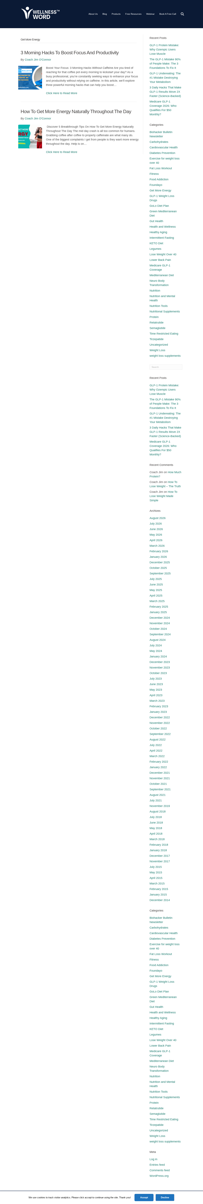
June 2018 (156, 822)
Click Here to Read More (61, 93)
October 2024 (158, 628)
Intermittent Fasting (162, 237)
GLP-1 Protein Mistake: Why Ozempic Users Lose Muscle (164, 49)
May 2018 (156, 828)
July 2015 (156, 866)
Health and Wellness (163, 226)
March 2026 (157, 545)
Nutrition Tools (159, 306)
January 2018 (158, 850)
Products (116, 14)
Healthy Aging (158, 232)
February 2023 (159, 706)
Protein (154, 317)
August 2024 (158, 639)
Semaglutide (157, 328)
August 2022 (158, 739)
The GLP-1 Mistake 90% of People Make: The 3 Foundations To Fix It (165, 63)
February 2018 (159, 844)
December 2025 (160, 562)
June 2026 (156, 529)
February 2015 (159, 889)
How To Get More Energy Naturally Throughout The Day (76, 111)
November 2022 (160, 723)
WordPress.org (159, 1175)
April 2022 (156, 750)
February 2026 (159, 551)
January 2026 (158, 556)
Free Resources (133, 14)
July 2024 (156, 645)
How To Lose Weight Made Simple (163, 496)
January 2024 (158, 656)
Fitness (154, 173)
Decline (165, 1197)
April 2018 (156, 833)
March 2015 (157, 883)
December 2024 (160, 617)
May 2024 (156, 651)
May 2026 (156, 534)
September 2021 (160, 789)
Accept (144, 1197)
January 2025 (158, 612)
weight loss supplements (165, 355)
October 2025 (158, 567)
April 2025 (156, 595)
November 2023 (160, 667)
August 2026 (158, 518)
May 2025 (156, 590)
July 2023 (156, 678)
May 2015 (156, 872)
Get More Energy (160, 190)
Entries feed (157, 1164)
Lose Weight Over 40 (163, 254)
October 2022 (158, 728)
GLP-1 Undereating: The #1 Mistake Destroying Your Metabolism (165, 78)
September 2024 (160, 634)
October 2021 (158, 783)
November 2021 (160, 778)
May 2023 (156, 689)
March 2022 (157, 756)
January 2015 (158, 894)
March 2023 (157, 700)
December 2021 (160, 772)
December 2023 (160, 662)
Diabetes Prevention (162, 153)
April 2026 (156, 540)
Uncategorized (159, 344)
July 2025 (156, 579)
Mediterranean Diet (162, 275)
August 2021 (158, 794)
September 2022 (160, 734)
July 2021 (156, 800)
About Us (93, 14)
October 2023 (158, 673)
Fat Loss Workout (161, 168)
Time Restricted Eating (164, 333)
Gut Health (156, 221)
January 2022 (158, 767)
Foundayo (156, 185)
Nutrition (155, 290)
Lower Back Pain (160, 259)
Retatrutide (157, 322)
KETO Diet (156, 243)
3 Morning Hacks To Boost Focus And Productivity (70, 52)
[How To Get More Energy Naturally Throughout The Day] (30, 136)
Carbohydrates (159, 141)
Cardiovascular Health (164, 147)
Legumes (155, 248)
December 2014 (160, 900)
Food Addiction (159, 179)
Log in (153, 1159)
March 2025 (157, 601)
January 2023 (158, 711)
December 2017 (160, 855)
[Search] (180, 14)
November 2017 (160, 861)
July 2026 (156, 523)
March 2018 (157, 839)
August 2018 (158, 811)
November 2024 (160, 623)
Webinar (150, 14)
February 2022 (159, 761)
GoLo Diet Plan (159, 205)
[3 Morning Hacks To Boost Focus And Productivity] (30, 77)
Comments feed (160, 1170)
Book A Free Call (167, 14)
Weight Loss (157, 350)
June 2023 (156, 684)
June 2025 (156, 584)
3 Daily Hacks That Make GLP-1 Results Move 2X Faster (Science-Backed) (165, 92)
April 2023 (156, 695)
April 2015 (156, 878)
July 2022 (156, 745)
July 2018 (156, 817)
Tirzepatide (157, 339)
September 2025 (160, 573)
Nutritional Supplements (165, 311)
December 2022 (160, 717)
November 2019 (160, 806)
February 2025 (159, 606)
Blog (104, 14)
